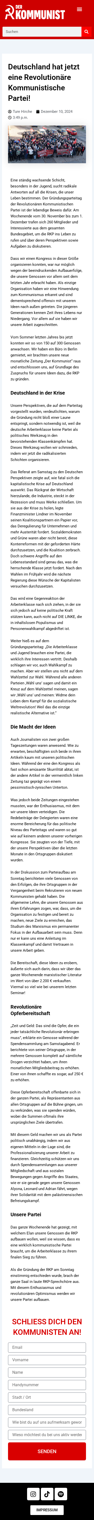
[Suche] (86, 32)
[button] (79, 9)
